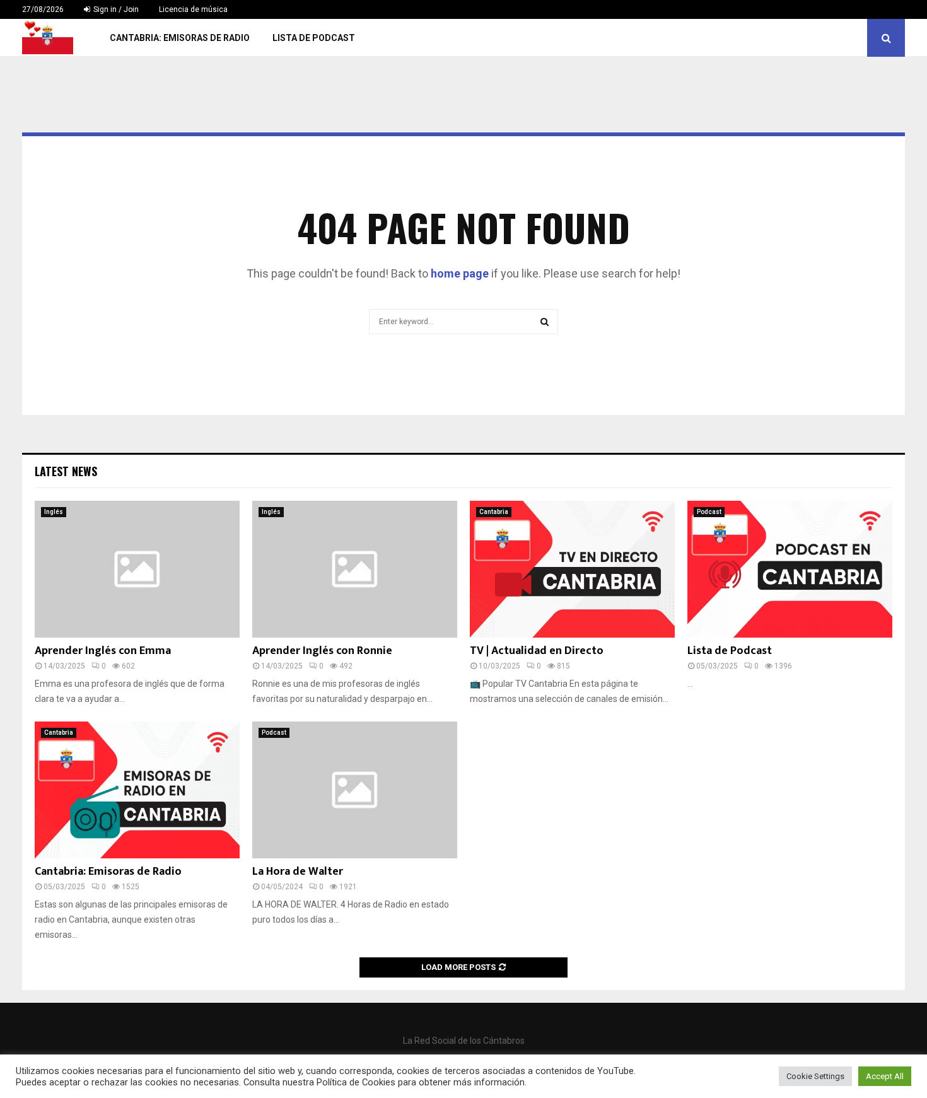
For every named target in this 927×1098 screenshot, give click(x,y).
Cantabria (493, 511)
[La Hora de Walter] (354, 789)
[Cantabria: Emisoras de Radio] (137, 789)
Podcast (709, 511)
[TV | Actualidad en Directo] (572, 569)
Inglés (53, 511)
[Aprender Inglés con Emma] (137, 569)
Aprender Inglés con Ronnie (322, 650)
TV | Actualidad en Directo (536, 650)
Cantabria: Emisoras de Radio (180, 38)
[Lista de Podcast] (789, 569)
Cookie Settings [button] (815, 1076)
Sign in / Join (115, 9)
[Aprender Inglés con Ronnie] (354, 569)
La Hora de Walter (297, 871)
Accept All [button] (885, 1076)
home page (460, 273)
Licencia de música (193, 9)
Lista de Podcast (313, 38)
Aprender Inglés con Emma (103, 650)
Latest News (66, 471)
